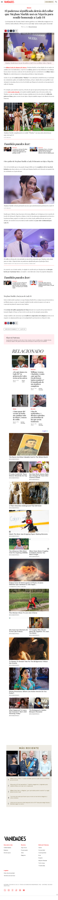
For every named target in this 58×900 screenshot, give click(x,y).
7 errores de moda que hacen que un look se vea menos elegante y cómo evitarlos (28, 797)
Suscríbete (49, 2)
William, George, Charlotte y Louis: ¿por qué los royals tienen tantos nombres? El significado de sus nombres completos (38, 379)
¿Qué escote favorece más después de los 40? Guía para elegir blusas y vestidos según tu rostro (30, 803)
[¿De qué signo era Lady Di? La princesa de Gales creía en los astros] (20, 361)
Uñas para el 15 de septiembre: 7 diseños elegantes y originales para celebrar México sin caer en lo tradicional (29, 785)
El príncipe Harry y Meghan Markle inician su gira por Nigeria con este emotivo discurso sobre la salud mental (46, 151)
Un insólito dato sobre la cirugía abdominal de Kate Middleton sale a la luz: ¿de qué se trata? (46, 284)
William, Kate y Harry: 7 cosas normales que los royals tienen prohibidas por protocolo (29, 779)
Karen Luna (23, 381)
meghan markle (11, 329)
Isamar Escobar (41, 389)
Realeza (29, 7)
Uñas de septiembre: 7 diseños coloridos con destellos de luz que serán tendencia (38, 416)
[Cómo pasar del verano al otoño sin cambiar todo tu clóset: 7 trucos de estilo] (20, 401)
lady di (22, 329)
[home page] (9, 2)
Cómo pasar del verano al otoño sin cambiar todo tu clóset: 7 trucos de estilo (20, 415)
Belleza (33, 409)
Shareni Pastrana (33, 27)
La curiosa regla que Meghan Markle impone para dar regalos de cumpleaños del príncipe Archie (19, 151)
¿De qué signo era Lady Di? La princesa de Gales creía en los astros (20, 375)
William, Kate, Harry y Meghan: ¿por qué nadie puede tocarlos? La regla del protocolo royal (29, 791)
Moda (14, 409)
